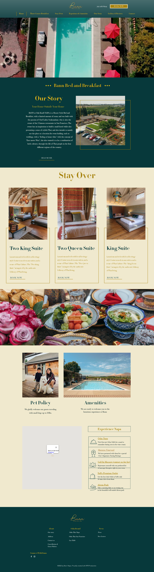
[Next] (140, 317)
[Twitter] (34, 556)
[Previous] (13, 317)
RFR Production (91, 566)
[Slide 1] (74, 340)
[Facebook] (31, 556)
